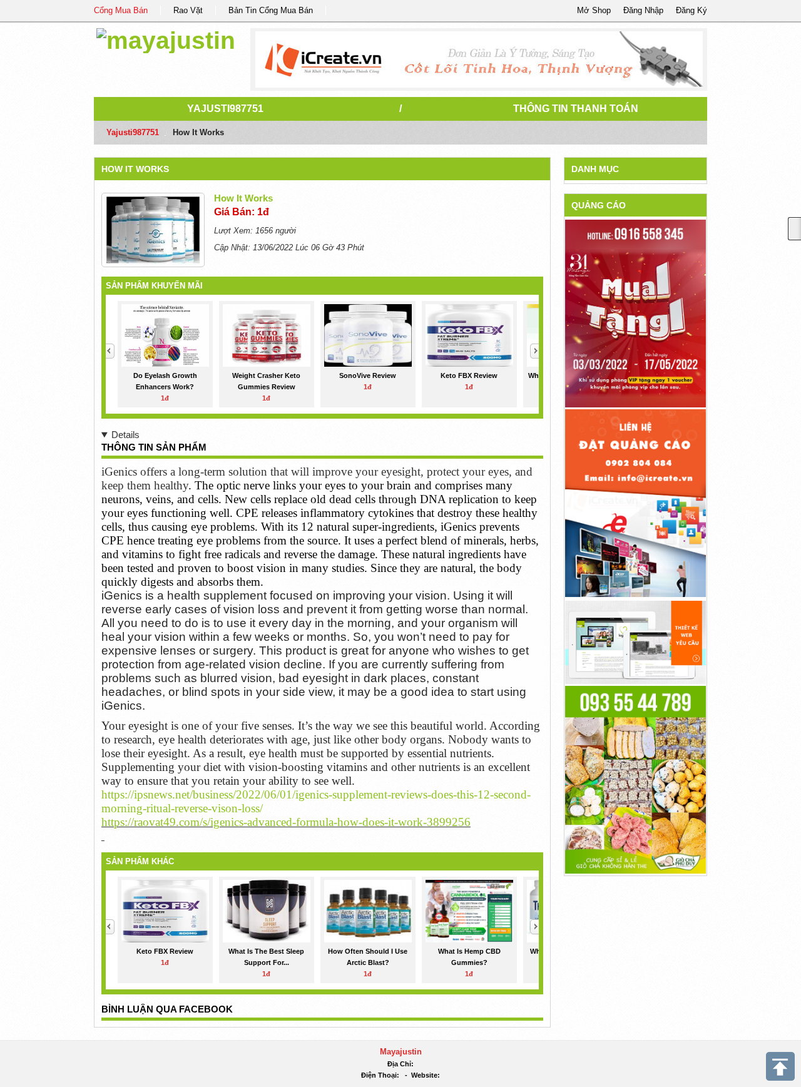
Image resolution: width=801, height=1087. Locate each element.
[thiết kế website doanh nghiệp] (635, 641)
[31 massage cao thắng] (635, 313)
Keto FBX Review (469, 375)
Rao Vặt (188, 10)
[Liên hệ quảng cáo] (635, 502)
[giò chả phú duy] (635, 778)
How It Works (135, 169)
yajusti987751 (225, 108)
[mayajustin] (165, 38)
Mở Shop (594, 10)
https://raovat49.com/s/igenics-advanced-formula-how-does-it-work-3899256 (286, 822)
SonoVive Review (367, 375)
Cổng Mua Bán (121, 10)
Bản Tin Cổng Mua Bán (270, 10)
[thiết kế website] (479, 59)
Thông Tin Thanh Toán (575, 108)
